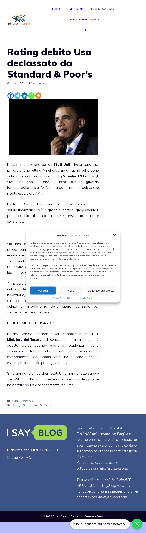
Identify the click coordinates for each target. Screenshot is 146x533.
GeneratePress (94, 516)
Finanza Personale (83, 19)
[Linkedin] (24, 95)
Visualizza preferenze (101, 290)
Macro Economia (102, 9)
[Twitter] (17, 95)
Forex (56, 9)
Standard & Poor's (39, 405)
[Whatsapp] (31, 95)
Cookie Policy (59, 298)
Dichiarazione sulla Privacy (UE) (32, 450)
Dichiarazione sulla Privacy (80, 298)
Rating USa (19, 405)
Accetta (43, 290)
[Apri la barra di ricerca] (85, 30)
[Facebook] (10, 95)
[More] (38, 95)
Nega (70, 290)
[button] (114, 235)
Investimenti (75, 9)
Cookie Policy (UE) (21, 457)
